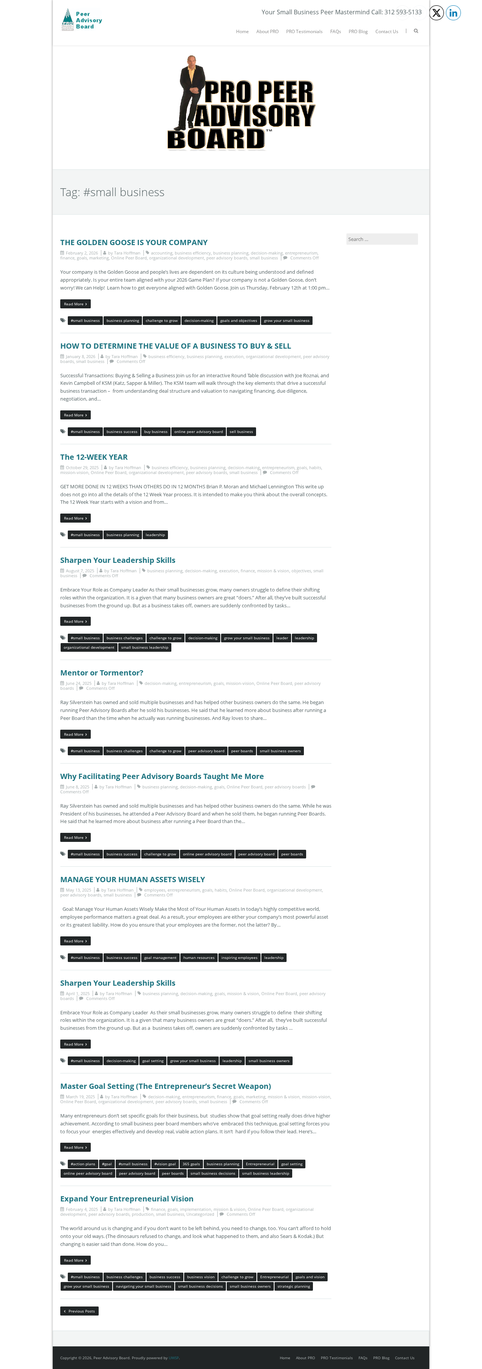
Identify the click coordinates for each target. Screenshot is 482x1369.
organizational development (176, 258)
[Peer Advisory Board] (81, 11)
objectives (301, 570)
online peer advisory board (198, 431)
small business (264, 258)
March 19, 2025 (80, 1096)
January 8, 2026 (80, 356)
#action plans (83, 1163)
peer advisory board (206, 750)
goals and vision (310, 1276)
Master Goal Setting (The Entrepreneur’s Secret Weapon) (165, 1086)
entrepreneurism (301, 253)
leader (282, 637)
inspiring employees (239, 957)
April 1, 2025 (78, 993)
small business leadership (144, 647)
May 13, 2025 (78, 890)
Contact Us (386, 31)
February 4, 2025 (82, 1209)
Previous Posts (81, 1311)
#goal (107, 1163)
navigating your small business (143, 1286)
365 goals (191, 1163)
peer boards (242, 750)
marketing (99, 258)
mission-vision (74, 472)
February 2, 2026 (82, 253)
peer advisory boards (226, 258)
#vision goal (165, 1163)
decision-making (267, 253)
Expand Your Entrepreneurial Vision (127, 1199)
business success (122, 431)
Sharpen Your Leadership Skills (117, 560)
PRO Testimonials (304, 31)
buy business (156, 431)
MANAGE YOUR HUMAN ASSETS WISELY (132, 879)
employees (154, 890)
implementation (195, 1209)
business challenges (125, 637)
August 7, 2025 (80, 570)
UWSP (174, 1357)
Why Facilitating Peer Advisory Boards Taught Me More (162, 776)
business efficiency (193, 253)
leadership (155, 534)
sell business (241, 431)
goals (82, 258)
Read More (74, 303)
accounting (161, 253)
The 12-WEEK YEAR (94, 457)
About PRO (267, 31)
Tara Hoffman (127, 253)
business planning (231, 253)
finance (67, 258)
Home (242, 31)
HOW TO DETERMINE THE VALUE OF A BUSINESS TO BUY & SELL (175, 346)
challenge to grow (162, 320)
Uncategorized (200, 1214)
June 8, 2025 (77, 787)
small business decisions (213, 1173)
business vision (201, 1276)
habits (315, 467)
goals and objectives (238, 320)
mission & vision (273, 570)
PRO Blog (358, 31)
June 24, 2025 (79, 683)
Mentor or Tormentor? (101, 673)
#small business (85, 320)
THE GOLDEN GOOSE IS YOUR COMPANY (133, 242)
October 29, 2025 (82, 467)
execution (234, 356)
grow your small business (287, 320)
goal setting (152, 1060)
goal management (160, 957)
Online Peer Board (129, 258)
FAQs (335, 31)
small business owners (280, 750)
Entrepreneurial (260, 1163)
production (143, 1214)
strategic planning (294, 1286)
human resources (199, 957)
